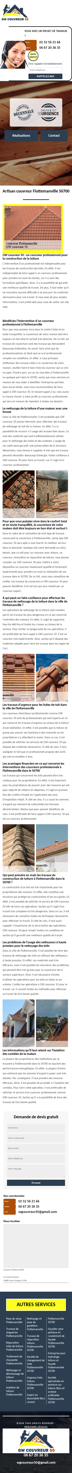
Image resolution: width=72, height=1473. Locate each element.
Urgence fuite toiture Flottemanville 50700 (35, 1383)
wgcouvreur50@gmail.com (37, 1212)
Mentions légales (36, 1427)
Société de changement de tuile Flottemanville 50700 (36, 1364)
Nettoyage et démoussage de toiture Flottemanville (15, 1375)
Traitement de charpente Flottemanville (14, 1360)
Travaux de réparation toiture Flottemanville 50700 (35, 1343)
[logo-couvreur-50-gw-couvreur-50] (15, 12)
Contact (54, 136)
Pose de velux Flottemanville (14, 1320)
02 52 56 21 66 (49, 42)
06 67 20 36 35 (49, 48)
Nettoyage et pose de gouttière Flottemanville (35, 1324)
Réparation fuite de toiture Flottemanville (14, 1346)
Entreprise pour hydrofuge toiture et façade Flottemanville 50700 (57, 1362)
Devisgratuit (33, 55)
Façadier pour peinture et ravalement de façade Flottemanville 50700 (56, 1338)
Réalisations (21, 136)
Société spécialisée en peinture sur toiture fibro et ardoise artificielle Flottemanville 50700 (56, 1390)
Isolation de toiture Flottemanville (14, 1391)
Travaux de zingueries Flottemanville (14, 1333)
